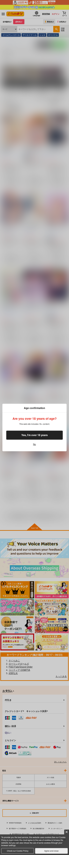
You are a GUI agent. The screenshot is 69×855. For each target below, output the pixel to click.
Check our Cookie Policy (17, 850)
